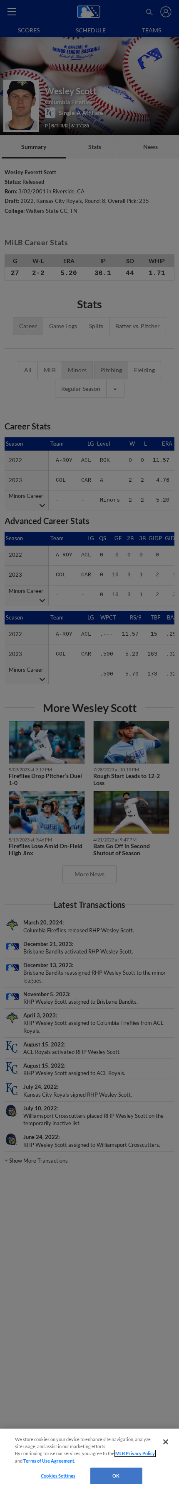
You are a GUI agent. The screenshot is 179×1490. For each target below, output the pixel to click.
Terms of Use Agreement (48, 1460)
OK (115, 1475)
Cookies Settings (58, 1475)
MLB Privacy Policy (135, 1453)
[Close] (166, 1442)
